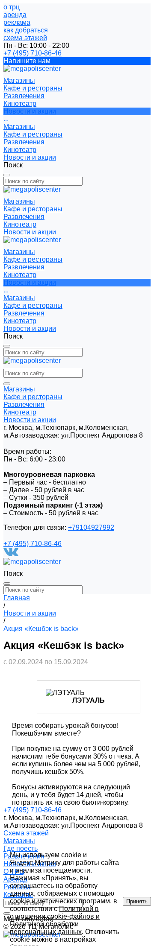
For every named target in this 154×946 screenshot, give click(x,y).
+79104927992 (91, 527)
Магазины (19, 126)
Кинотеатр (19, 149)
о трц (11, 7)
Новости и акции (29, 157)
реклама (16, 22)
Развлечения (23, 142)
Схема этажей (26, 833)
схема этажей (25, 37)
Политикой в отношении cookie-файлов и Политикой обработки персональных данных (55, 920)
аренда (15, 14)
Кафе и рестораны (32, 134)
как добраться (25, 30)
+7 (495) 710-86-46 (32, 53)
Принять (137, 901)
